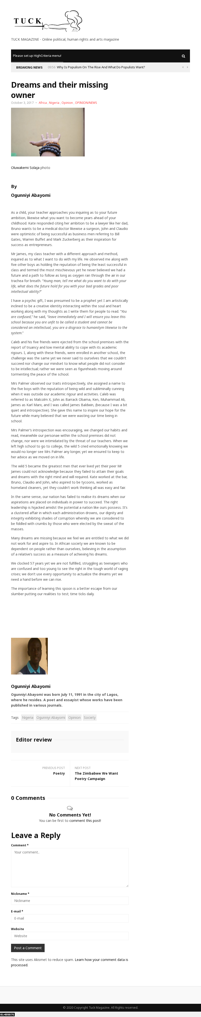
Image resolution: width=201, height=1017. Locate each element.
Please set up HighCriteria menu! (37, 55)
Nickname (20, 894)
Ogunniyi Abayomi (30, 195)
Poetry (59, 773)
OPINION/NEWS (86, 103)
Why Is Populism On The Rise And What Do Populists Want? (101, 67)
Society (90, 717)
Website (17, 929)
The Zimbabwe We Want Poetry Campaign (96, 776)
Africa (43, 103)
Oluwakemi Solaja (25, 167)
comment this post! (85, 820)
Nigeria (54, 103)
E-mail (17, 911)
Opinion (67, 103)
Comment (20, 845)
